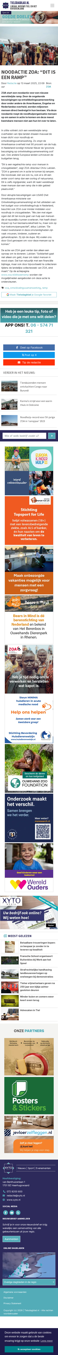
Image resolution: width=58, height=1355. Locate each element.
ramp (45, 287)
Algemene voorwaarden (15, 1292)
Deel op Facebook (31, 347)
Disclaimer (9, 1298)
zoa (7, 287)
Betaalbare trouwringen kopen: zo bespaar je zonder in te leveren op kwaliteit (37, 946)
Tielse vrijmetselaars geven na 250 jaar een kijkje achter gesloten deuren (37, 986)
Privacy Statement (12, 1303)
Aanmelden (11, 1239)
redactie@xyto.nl (16, 1195)
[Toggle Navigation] (52, 5)
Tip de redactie (31, 362)
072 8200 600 (14, 1191)
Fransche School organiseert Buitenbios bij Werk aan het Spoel (36, 959)
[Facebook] (6, 1212)
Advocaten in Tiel (30, 1010)
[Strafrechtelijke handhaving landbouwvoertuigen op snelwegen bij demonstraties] (10, 974)
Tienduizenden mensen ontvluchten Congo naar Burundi (33, 386)
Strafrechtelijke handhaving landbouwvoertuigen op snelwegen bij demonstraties (36, 973)
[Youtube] (12, 1212)
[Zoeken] (51, 436)
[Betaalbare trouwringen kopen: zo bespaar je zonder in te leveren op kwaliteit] (10, 947)
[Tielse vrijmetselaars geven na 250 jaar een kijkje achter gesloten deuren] (10, 987)
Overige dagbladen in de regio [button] (20, 1282)
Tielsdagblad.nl (19, 3)
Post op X (31, 355)
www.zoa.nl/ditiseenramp (15, 274)
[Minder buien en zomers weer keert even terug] (10, 1001)
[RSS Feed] (18, 1212)
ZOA (48, 86)
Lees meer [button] (47, 1340)
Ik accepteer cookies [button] (29, 1349)
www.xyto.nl (13, 1199)
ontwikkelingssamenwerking (25, 287)
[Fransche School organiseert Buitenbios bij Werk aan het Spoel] (10, 960)
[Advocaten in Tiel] (10, 1014)
